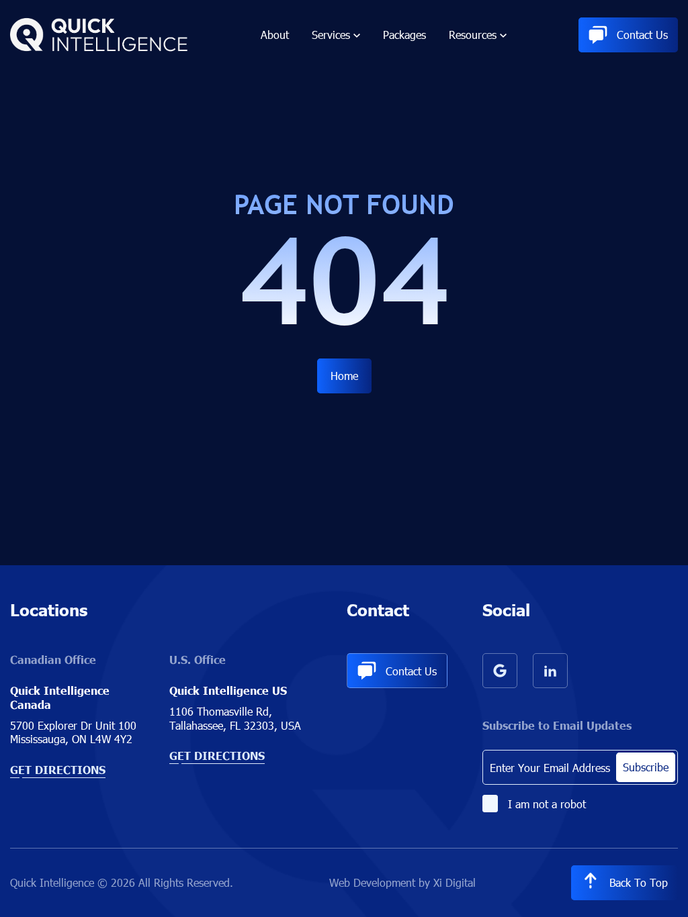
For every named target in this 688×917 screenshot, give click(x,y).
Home (344, 375)
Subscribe (646, 767)
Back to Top (638, 882)
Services (331, 34)
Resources (473, 34)
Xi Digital (454, 882)
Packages (404, 34)
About (275, 34)
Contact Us (642, 34)
